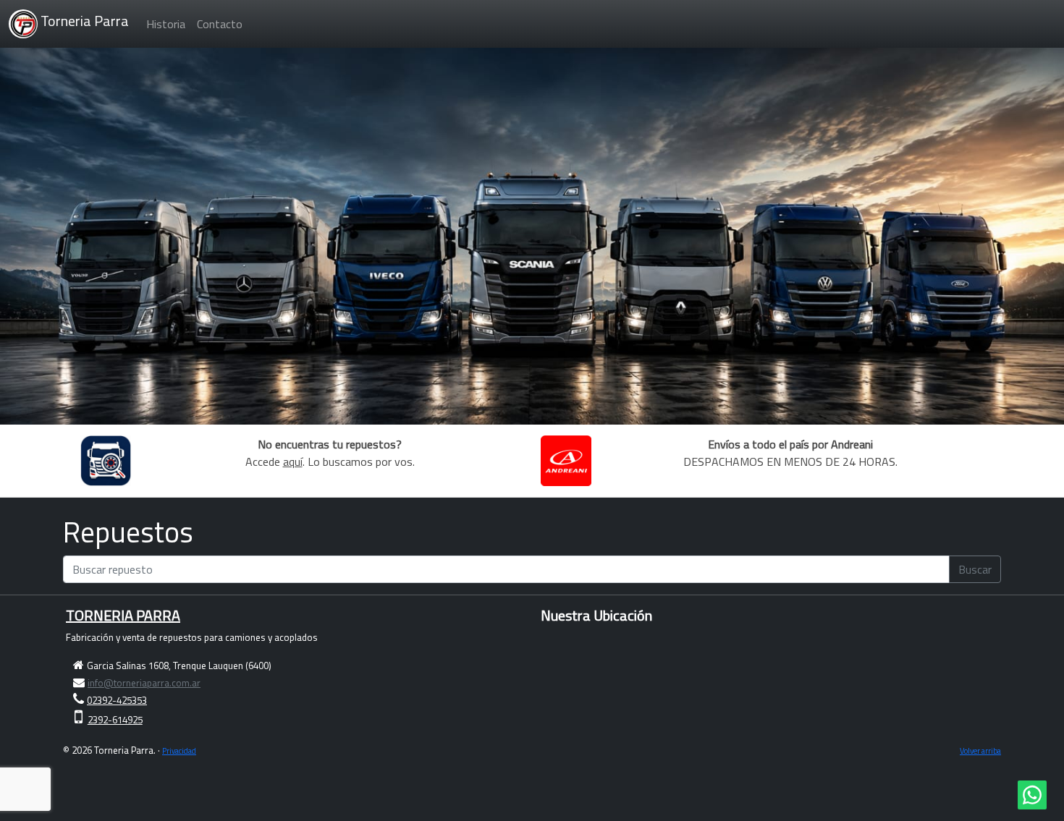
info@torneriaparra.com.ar (144, 683)
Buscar (975, 569)
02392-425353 (117, 700)
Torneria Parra (83, 20)
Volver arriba (980, 750)
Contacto (219, 24)
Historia (165, 24)
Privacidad (179, 750)
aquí (293, 461)
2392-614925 (115, 719)
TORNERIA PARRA (123, 615)
